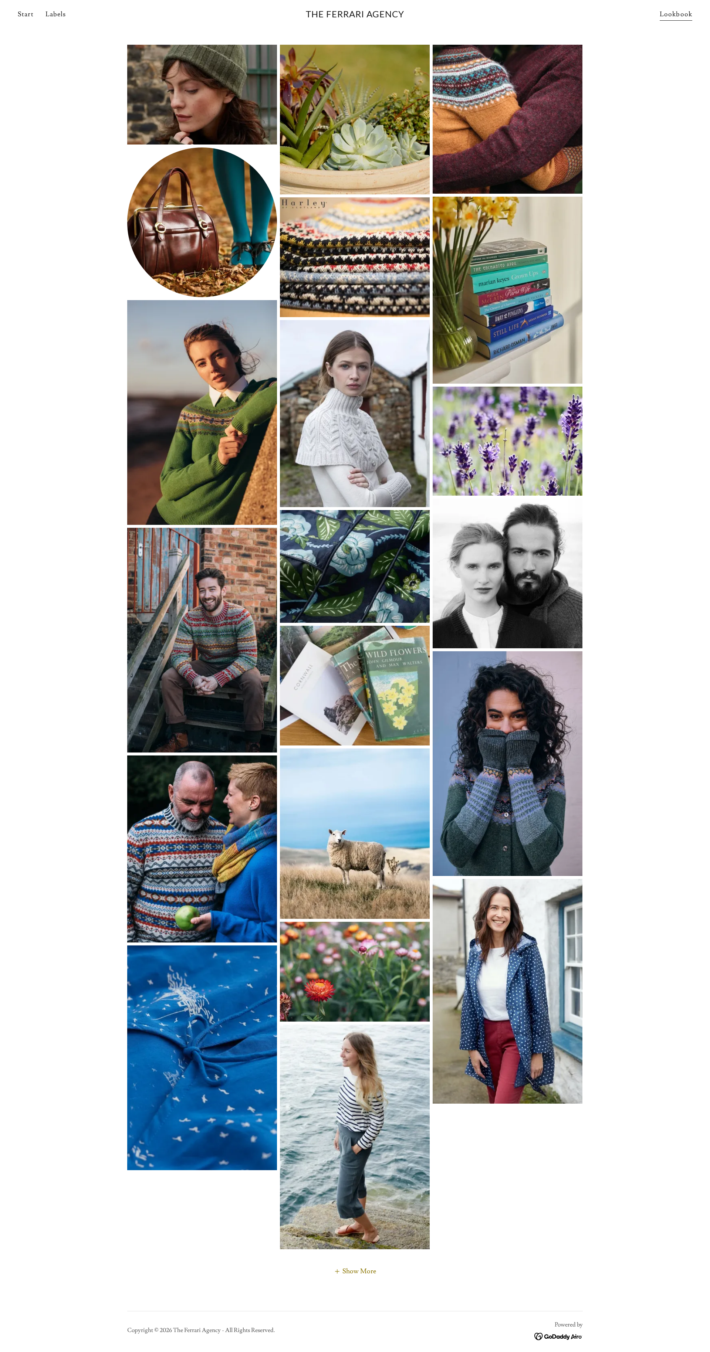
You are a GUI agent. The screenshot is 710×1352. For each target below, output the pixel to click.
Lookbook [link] (676, 14)
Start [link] (26, 14)
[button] (355, 1270)
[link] (355, 15)
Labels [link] (55, 14)
